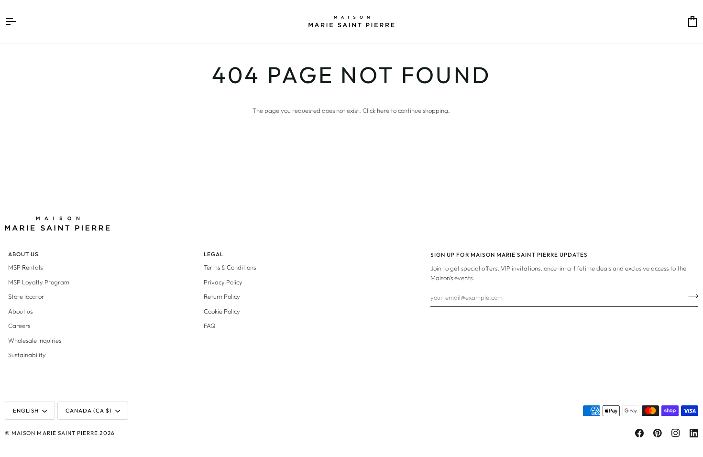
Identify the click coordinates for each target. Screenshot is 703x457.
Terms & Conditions (230, 267)
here (383, 110)
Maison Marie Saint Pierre (54, 432)
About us (20, 311)
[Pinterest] (657, 433)
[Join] (690, 296)
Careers (19, 325)
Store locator (26, 296)
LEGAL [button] (213, 254)
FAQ (210, 325)
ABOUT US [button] (23, 254)
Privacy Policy (223, 282)
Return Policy (222, 296)
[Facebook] (639, 433)
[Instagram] (675, 433)
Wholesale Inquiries (34, 340)
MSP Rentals (25, 267)
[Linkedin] (694, 433)
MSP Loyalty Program (38, 282)
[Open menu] (19, 21)
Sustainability (27, 355)
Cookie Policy (222, 311)
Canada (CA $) (89, 410)
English (26, 410)
